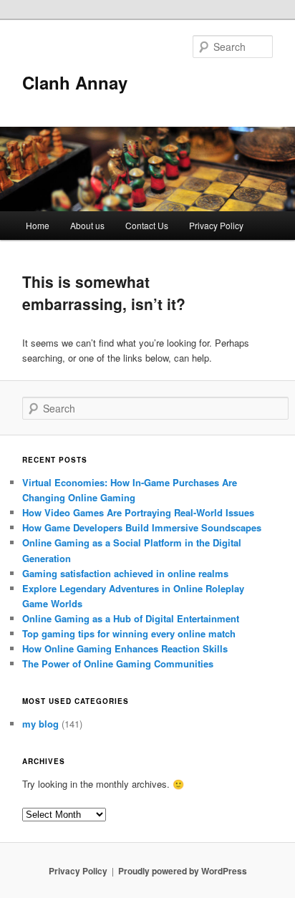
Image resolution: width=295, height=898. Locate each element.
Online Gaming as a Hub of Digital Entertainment (130, 618)
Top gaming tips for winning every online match (129, 633)
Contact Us (146, 225)
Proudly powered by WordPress (182, 870)
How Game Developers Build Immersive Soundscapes (141, 527)
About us (87, 225)
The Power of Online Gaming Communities (117, 663)
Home (37, 225)
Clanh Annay (74, 82)
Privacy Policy (216, 225)
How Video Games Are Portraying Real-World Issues (138, 512)
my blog (40, 723)
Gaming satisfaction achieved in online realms (125, 573)
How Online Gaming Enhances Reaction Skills (125, 648)
